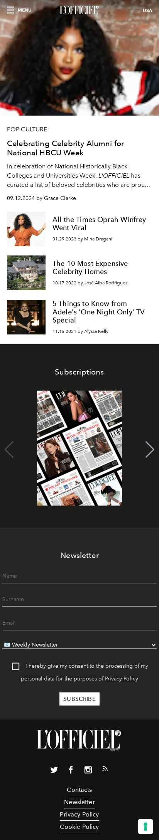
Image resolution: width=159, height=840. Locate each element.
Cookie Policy (79, 826)
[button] (150, 449)
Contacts (79, 789)
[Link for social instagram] (88, 771)
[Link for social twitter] (54, 771)
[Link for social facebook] (71, 771)
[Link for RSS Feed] (105, 770)
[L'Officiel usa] (79, 10)
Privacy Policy (121, 678)
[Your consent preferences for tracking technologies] (145, 826)
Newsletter (79, 802)
